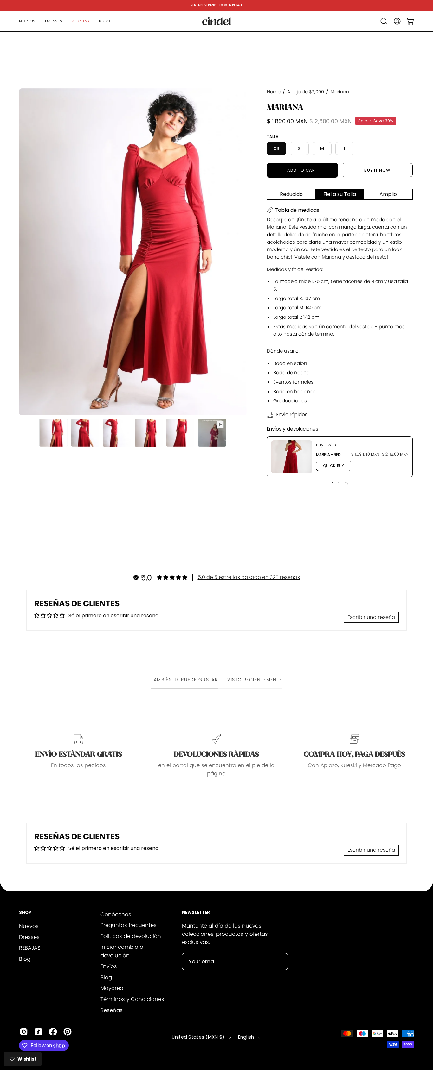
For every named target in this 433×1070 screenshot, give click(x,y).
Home (274, 92)
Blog (24, 958)
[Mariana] (53, 433)
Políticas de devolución (130, 936)
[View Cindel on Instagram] (24, 1031)
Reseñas (111, 1010)
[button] (384, 21)
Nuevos (29, 926)
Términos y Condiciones (132, 999)
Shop (25, 913)
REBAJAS (30, 948)
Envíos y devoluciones (292, 428)
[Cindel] (216, 21)
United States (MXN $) (198, 1037)
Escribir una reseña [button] (371, 617)
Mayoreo (111, 988)
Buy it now (377, 170)
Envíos (108, 966)
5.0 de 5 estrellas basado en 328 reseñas (249, 577)
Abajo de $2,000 (305, 92)
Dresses (29, 937)
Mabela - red (328, 454)
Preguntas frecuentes (128, 925)
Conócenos (115, 914)
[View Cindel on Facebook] (53, 1031)
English (246, 1037)
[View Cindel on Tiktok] (38, 1031)
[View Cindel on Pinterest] (67, 1031)
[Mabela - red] (291, 457)
